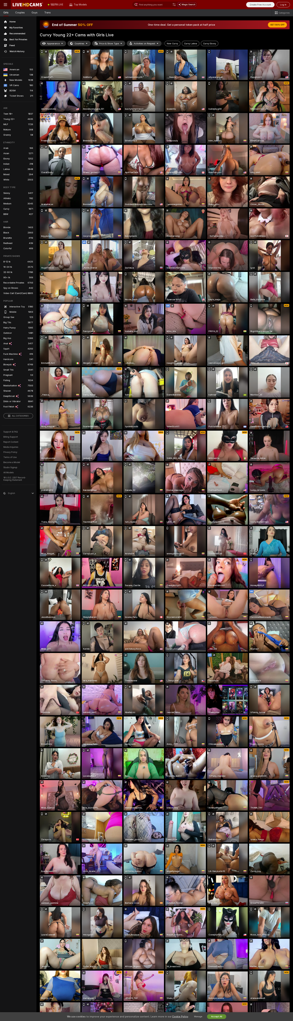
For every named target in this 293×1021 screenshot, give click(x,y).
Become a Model (11, 462)
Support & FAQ (10, 432)
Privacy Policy (10, 452)
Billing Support (10, 437)
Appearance (53, 43)
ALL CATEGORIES (20, 416)
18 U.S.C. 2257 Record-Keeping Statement (14, 478)
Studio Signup (10, 467)
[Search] (174, 4)
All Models (8, 472)
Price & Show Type (109, 43)
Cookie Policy (180, 1016)
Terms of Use (10, 457)
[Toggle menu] (5, 4)
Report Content (10, 442)
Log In (283, 4)
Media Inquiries (10, 447)
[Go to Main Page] (28, 4)
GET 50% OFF (277, 25)
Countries (79, 43)
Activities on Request (144, 43)
